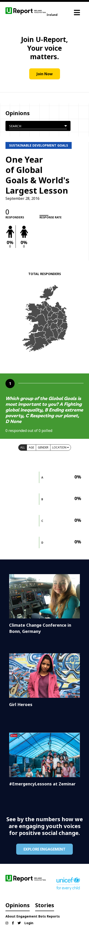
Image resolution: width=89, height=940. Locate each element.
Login (28, 923)
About (10, 916)
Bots (42, 916)
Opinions (17, 905)
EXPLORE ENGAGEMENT (44, 849)
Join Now (45, 73)
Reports (53, 916)
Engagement (26, 916)
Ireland (52, 15)
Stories (44, 905)
